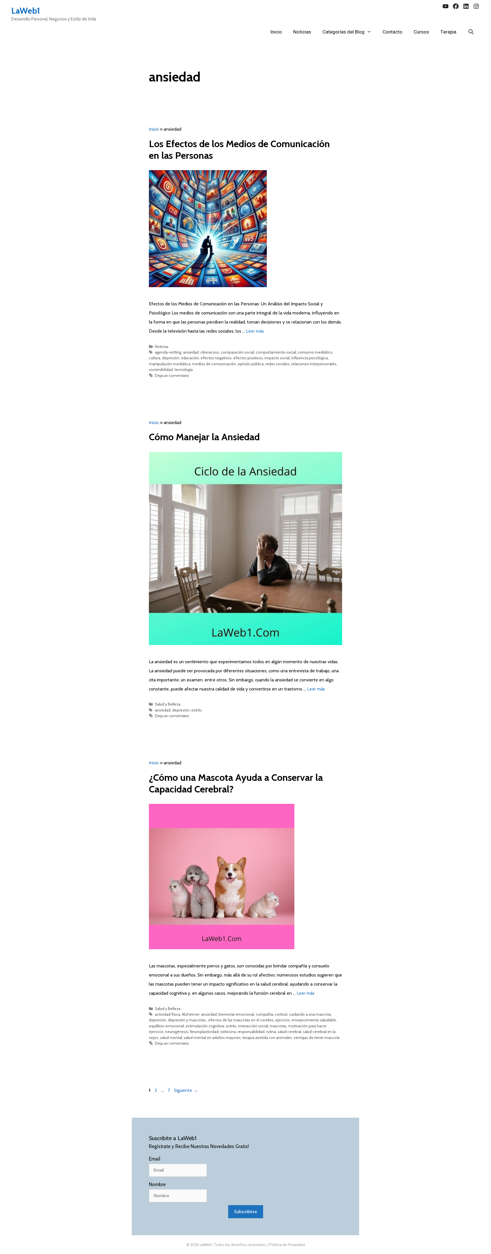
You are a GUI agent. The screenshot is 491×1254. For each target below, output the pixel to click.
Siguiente (186, 1090)
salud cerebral (289, 1031)
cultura (154, 358)
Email (154, 1159)
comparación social (237, 352)
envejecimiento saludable (314, 1020)
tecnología (183, 369)
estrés (196, 710)
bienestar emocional (236, 1014)
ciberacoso (209, 352)
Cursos (421, 32)
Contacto (392, 32)
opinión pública (251, 364)
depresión (170, 358)
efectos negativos (216, 358)
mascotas (278, 1026)
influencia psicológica (309, 358)
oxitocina (228, 1031)
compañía (264, 1014)
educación (190, 358)
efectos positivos (248, 358)
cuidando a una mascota (310, 1014)
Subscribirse (245, 1211)
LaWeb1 (25, 10)
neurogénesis (176, 1031)
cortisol (281, 1014)
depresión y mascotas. (187, 1020)
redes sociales (277, 364)
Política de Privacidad (287, 1244)
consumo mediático (315, 352)
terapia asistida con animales (267, 1037)
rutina (271, 1031)
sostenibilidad (161, 369)
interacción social (253, 1026)
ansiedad (191, 352)
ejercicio (282, 1020)
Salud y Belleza (167, 704)
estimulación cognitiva (205, 1026)
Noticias (302, 32)
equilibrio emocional (166, 1026)
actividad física (167, 1014)
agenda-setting (168, 352)
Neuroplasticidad (204, 1031)
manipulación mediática (169, 364)
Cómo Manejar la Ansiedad (204, 437)
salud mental (171, 1037)
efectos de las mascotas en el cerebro (241, 1020)
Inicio (276, 32)
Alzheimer (190, 1014)
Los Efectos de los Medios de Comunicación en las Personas (239, 149)
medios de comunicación (214, 364)
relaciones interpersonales (313, 364)
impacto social (277, 358)
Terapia (448, 32)
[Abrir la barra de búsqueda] (471, 32)
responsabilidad (251, 1031)
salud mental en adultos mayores (212, 1037)
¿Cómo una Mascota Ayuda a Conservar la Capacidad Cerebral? (236, 783)
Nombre (157, 1184)
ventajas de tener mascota (317, 1037)
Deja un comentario (172, 375)
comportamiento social (276, 352)
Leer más (255, 331)
